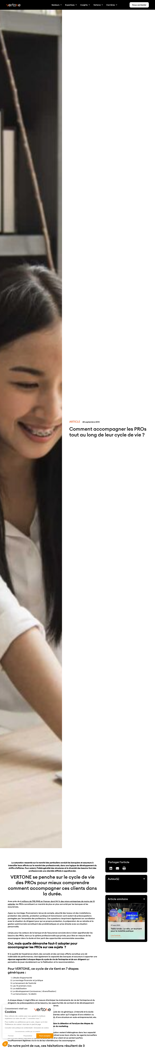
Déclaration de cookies (41, 1028)
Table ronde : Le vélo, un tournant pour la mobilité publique (126, 929)
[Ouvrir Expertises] (76, 4)
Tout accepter (44, 1036)
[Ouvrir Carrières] (116, 4)
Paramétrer (27, 1036)
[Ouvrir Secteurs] (61, 4)
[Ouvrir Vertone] (102, 4)
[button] (5, 1044)
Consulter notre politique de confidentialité (19, 1028)
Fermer (11, 1036)
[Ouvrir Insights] (89, 4)
